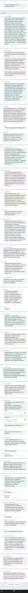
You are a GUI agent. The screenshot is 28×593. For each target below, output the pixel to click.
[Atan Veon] (2, 106)
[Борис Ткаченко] (2, 367)
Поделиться (24, 8)
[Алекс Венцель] (2, 556)
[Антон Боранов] (2, 460)
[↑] (19, 8)
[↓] (22, 8)
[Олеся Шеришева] (2, 246)
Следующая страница (14, 584)
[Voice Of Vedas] (2, 571)
